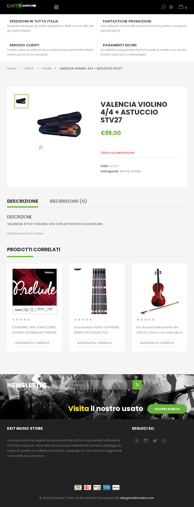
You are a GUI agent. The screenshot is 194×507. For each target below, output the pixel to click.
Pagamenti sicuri (120, 45)
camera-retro (146, 441)
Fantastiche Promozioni (127, 21)
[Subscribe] (137, 385)
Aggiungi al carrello (32, 343)
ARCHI (29, 68)
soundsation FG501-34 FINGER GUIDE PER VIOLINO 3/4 (96, 332)
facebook (136, 441)
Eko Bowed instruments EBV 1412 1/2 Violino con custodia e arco (159, 332)
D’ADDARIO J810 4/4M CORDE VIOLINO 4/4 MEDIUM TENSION (34, 332)
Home (12, 68)
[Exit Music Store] (27, 5)
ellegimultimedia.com (137, 498)
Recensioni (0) (68, 201)
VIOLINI (46, 68)
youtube (164, 441)
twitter (155, 441)
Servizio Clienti (24, 45)
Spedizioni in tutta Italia (33, 21)
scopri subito (167, 409)
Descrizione (22, 201)
